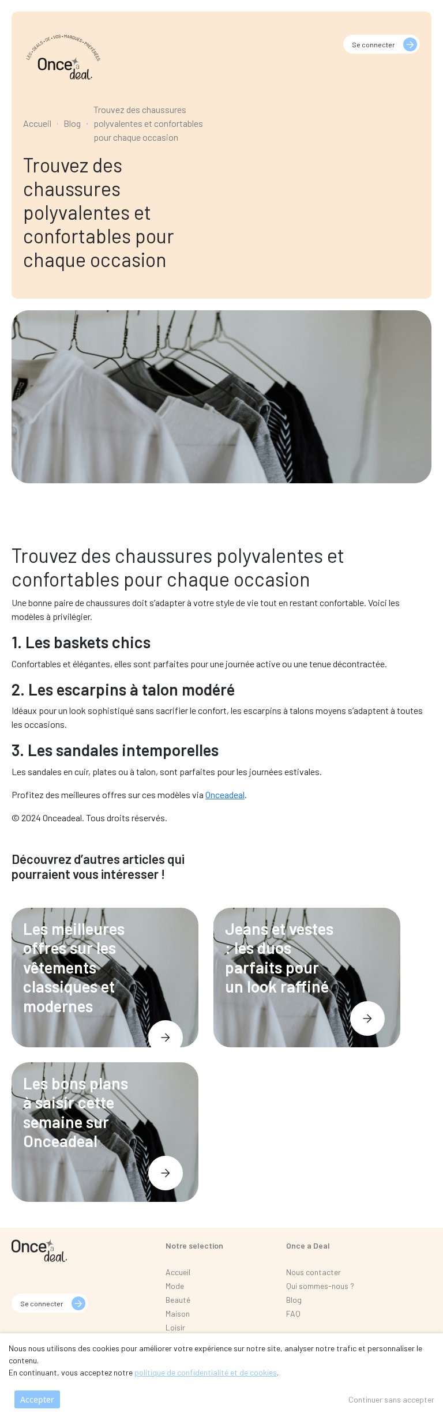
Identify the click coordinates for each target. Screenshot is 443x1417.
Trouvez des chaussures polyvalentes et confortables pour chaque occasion (148, 123)
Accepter (37, 1399)
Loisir (175, 1327)
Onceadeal (225, 794)
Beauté (178, 1300)
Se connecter (373, 44)
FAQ (293, 1313)
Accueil (37, 123)
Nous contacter (313, 1272)
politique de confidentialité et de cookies (205, 1372)
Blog (72, 123)
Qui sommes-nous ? (320, 1286)
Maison (178, 1313)
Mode (175, 1286)
